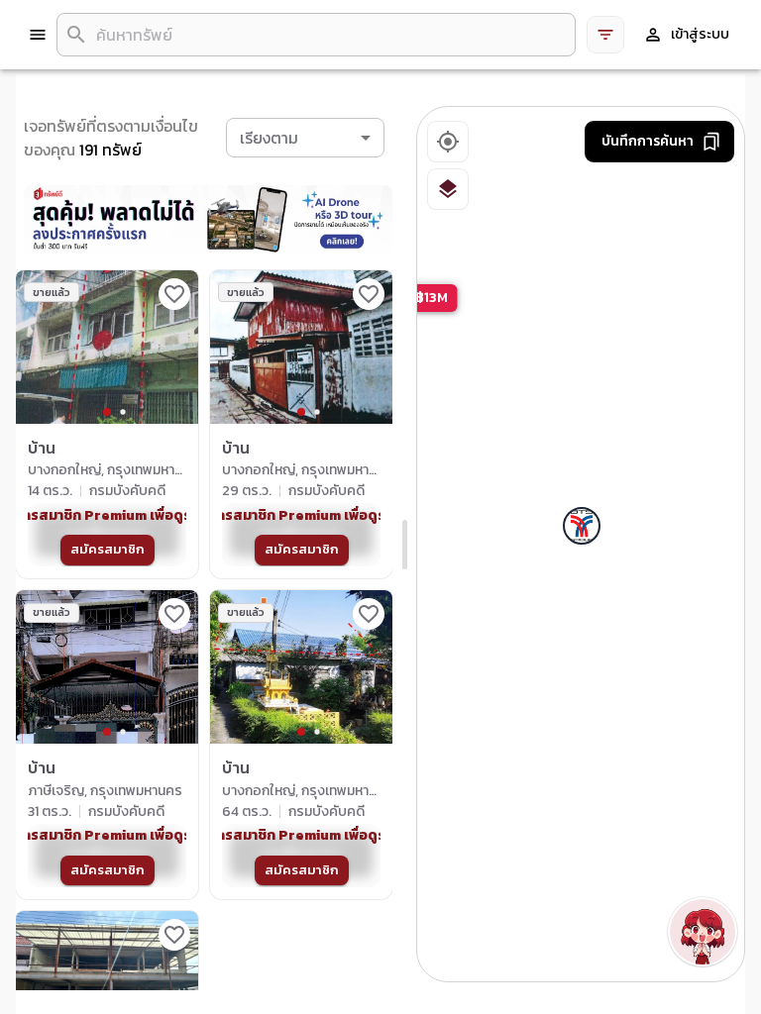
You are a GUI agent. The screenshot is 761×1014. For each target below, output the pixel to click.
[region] (581, 545)
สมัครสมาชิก (107, 549)
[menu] (38, 35)
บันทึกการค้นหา (647, 141)
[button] (305, 137)
